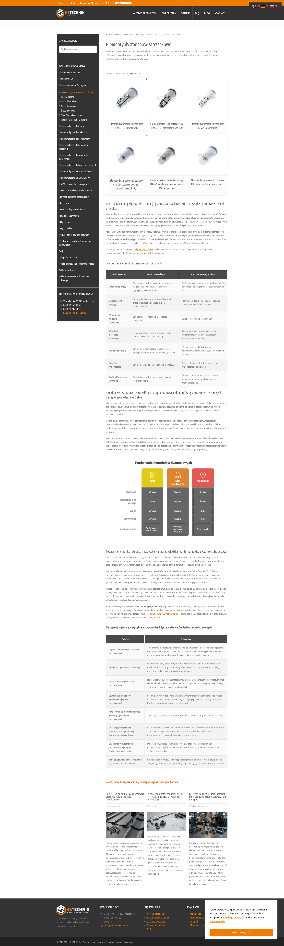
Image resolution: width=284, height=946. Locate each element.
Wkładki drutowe (67, 270)
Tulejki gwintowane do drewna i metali (76, 263)
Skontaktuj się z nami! (200, 925)
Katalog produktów (144, 13)
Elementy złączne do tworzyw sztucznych (77, 165)
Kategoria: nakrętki (157, 806)
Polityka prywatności (156, 921)
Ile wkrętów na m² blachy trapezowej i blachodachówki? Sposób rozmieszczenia (125, 796)
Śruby (61, 251)
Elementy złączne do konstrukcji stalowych (73, 147)
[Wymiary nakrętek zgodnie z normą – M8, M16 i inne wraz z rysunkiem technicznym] (166, 827)
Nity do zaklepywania (69, 215)
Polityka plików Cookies (157, 917)
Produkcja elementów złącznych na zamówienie (75, 243)
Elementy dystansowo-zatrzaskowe (77, 92)
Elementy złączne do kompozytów (74, 138)
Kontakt (220, 13)
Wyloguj (194, 921)
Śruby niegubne (68, 110)
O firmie (185, 13)
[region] (241, 919)
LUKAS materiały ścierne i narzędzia (75, 190)
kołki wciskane (154, 614)
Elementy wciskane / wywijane (136, 35)
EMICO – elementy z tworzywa (73, 184)
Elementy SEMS (66, 78)
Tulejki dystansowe (68, 257)
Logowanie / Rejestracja (91, 3)
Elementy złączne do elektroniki (73, 132)
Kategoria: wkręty (115, 806)
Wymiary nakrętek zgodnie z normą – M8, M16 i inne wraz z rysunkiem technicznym (166, 796)
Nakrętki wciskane (69, 101)
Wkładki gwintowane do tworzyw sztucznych (74, 278)
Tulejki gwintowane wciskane (74, 119)
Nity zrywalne (65, 228)
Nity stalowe (65, 222)
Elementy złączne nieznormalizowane (76, 171)
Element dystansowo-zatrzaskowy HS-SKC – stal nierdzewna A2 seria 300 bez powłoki (166, 184)
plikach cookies (217, 921)
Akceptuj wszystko (241, 932)
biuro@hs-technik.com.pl (75, 313)
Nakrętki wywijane (69, 106)
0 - (109, 3)
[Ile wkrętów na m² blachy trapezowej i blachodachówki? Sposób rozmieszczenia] (125, 833)
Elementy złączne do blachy (71, 126)
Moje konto (195, 914)
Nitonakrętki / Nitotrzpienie (72, 209)
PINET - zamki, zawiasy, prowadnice (75, 234)
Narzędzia (64, 203)
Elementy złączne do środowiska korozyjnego (74, 157)
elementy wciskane (144, 249)
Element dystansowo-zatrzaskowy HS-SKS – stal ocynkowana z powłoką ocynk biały (126, 184)
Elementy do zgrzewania (70, 72)
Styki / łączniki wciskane (72, 115)
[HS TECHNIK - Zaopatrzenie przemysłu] (70, 13)
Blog (207, 13)
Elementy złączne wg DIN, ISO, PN (74, 177)
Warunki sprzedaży (66, 3)
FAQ (197, 13)
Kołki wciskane (67, 96)
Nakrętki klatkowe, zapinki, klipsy (74, 196)
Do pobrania (169, 13)
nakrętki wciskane (171, 614)
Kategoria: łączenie (199, 806)
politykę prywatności (233, 917)
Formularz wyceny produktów (204, 917)
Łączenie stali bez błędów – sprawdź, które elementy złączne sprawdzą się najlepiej (207, 796)
